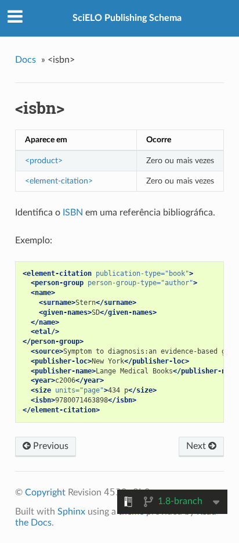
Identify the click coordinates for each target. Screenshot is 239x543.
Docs (25, 59)
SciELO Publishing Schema (127, 18)
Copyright (45, 492)
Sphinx (71, 511)
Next (197, 446)
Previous (49, 446)
